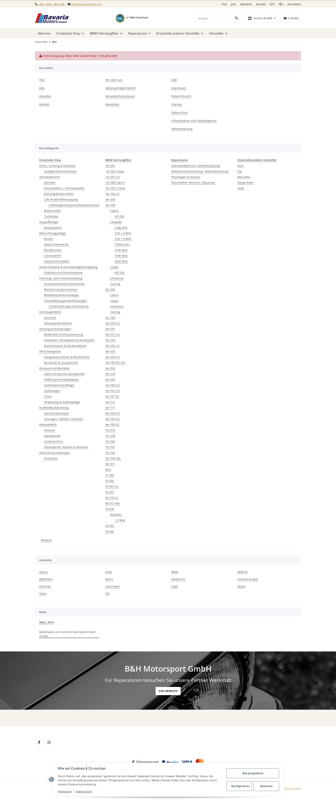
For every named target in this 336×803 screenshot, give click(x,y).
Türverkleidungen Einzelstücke (69, 306)
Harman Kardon (247, 579)
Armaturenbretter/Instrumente (64, 284)
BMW (174, 572)
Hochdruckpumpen (56, 413)
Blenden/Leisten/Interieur (61, 289)
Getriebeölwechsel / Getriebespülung (195, 165)
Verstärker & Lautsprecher (61, 362)
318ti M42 (121, 250)
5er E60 (110, 379)
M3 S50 (119, 216)
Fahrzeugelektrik (50, 312)
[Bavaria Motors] (52, 18)
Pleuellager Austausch (185, 177)
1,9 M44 (120, 520)
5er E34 (110, 368)
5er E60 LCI (112, 385)
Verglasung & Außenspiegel (62, 402)
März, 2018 (46, 622)
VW (107, 593)
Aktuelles (246, 4)
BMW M (242, 572)
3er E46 (110, 289)
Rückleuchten (53, 250)
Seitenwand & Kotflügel (59, 385)
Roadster (116, 514)
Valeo (42, 593)
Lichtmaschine (53, 441)
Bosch (109, 579)
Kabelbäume (52, 436)
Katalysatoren (53, 227)
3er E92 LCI (112, 346)
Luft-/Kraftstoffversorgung (61, 199)
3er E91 (110, 329)
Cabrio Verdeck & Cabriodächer (64, 374)
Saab (240, 188)
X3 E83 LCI (112, 486)
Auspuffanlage (48, 222)
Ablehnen (266, 786)
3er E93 (110, 351)
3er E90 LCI (112, 323)
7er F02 (110, 452)
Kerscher (45, 586)
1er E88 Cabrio (114, 182)
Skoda (241, 586)
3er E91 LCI (112, 334)
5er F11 (110, 407)
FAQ (224, 4)
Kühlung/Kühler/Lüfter (59, 194)
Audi (240, 165)
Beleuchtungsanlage (52, 233)
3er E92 (110, 340)
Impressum (65, 791)
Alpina (43, 572)
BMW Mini (46, 579)
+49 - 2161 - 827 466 (51, 4)
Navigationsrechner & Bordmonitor (67, 357)
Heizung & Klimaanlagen (55, 329)
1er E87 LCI (112, 177)
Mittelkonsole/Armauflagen (61, 295)
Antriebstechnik (49, 177)
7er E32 (110, 430)
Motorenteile (52, 210)
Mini (108, 469)
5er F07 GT (112, 396)
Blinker (48, 239)
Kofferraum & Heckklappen (61, 379)
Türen (48, 396)
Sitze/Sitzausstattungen (54, 452)
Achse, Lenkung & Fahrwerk (57, 165)
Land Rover (112, 586)
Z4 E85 (109, 526)
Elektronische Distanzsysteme (63, 272)
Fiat (239, 171)
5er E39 (110, 374)
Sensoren (50, 317)
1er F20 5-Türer (115, 188)
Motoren (46, 540)
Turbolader (51, 216)
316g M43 (121, 227)
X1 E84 (109, 475)
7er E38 (110, 436)
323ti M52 (121, 261)
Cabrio (114, 210)
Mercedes (243, 177)
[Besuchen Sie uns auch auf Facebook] (39, 742)
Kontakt (261, 4)
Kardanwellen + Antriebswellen (64, 188)
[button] (272, 4)
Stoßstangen (52, 391)
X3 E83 (109, 481)
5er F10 (110, 402)
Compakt (116, 222)
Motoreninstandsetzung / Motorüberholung (199, 171)
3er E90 (110, 317)
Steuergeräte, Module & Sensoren (66, 447)
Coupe (114, 301)
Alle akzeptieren (252, 773)
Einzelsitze (51, 458)
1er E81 (110, 165)
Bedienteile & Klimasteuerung (63, 334)
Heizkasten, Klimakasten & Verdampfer (69, 340)
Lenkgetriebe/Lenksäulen (60, 171)
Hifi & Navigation (50, 351)
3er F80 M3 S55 (115, 362)
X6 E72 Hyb (112, 503)
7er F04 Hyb (113, 458)
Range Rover (245, 182)
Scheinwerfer (52, 256)
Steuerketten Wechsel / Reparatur (193, 182)
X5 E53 (109, 492)
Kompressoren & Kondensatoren (65, 346)
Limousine (116, 278)
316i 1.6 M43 (123, 233)
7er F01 (110, 447)
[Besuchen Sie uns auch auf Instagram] (49, 742)
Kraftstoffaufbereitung (53, 407)
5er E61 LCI (112, 391)
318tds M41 (122, 244)
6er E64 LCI (112, 419)
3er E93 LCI (112, 357)
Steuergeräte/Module (58, 323)
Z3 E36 (109, 509)
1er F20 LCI (112, 194)
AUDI (108, 572)
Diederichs (178, 579)
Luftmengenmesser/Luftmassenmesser (74, 205)
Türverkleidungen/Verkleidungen (65, 301)
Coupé (114, 267)
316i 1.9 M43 (123, 239)
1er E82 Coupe (114, 171)
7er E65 (110, 441)
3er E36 (110, 205)
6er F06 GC (112, 424)
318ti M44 (121, 256)
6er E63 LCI (112, 413)
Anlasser (49, 430)
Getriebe (49, 182)
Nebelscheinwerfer (56, 244)
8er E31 (110, 464)
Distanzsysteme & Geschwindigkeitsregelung (68, 267)
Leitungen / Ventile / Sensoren (63, 419)
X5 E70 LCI (112, 497)
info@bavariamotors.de (86, 4)
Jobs (233, 4)
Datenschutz (84, 791)
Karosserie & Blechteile (54, 368)
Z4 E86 (109, 531)
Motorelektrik (48, 424)
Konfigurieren (240, 786)
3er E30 (110, 199)
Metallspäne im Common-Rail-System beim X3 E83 (67, 634)
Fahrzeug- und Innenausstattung (60, 278)
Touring (115, 284)
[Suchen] (238, 18)
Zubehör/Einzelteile (56, 261)
